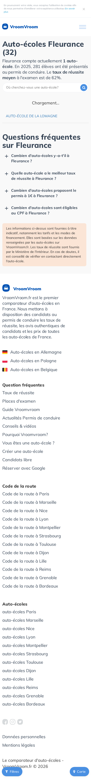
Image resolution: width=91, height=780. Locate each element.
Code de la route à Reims (26, 569)
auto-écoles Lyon (18, 637)
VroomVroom (23, 26)
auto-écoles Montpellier (25, 645)
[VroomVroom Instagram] (12, 722)
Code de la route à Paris (25, 493)
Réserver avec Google (23, 468)
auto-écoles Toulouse (22, 662)
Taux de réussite (18, 392)
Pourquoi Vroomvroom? (25, 434)
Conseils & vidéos (19, 426)
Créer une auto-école (22, 451)
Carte (81, 771)
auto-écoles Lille (18, 679)
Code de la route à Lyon (25, 519)
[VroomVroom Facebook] (5, 722)
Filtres (14, 771)
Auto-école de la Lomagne (31, 116)
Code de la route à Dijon (25, 552)
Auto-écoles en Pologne (33, 360)
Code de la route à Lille (24, 561)
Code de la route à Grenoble (29, 577)
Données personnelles (24, 736)
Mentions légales (18, 745)
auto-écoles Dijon (19, 670)
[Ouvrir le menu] (83, 27)
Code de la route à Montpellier (31, 527)
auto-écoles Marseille (22, 620)
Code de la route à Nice (25, 510)
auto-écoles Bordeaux (23, 704)
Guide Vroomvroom (21, 409)
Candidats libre (17, 459)
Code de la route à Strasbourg (31, 536)
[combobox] (45, 87)
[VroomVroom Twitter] (20, 722)
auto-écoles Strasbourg (25, 653)
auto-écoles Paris (19, 611)
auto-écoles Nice (18, 628)
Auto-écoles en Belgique (33, 369)
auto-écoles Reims (20, 687)
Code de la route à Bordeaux (30, 586)
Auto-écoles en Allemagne (36, 352)
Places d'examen (19, 401)
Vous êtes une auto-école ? (28, 443)
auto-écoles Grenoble (23, 695)
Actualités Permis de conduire (31, 418)
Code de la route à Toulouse (29, 544)
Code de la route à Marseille (29, 502)
